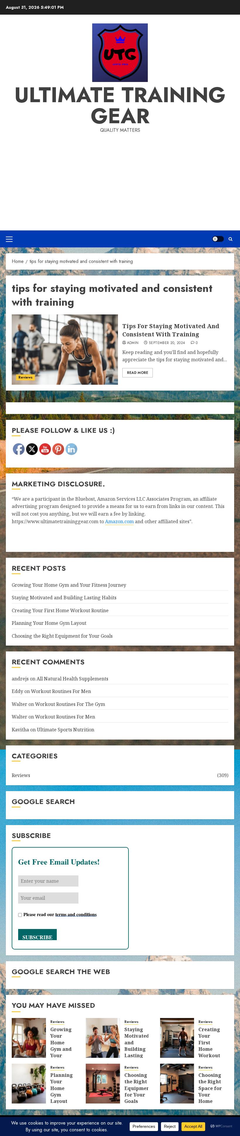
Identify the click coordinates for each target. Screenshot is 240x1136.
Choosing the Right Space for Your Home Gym (210, 1091)
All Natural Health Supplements (72, 678)
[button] (9, 239)
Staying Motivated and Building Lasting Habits (64, 597)
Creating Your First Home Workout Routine (60, 610)
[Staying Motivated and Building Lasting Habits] (103, 1038)
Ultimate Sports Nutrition (65, 729)
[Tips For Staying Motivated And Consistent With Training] (65, 349)
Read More (137, 372)
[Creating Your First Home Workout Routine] (177, 1038)
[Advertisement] (120, 178)
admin (133, 343)
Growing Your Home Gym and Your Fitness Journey (69, 585)
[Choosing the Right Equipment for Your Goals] (103, 1084)
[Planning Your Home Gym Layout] (29, 1084)
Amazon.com (119, 521)
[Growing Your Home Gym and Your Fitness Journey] (29, 1038)
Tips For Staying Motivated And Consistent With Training (170, 330)
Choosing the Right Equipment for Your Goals (62, 636)
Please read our (60, 914)
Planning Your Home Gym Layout (49, 623)
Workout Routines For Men (61, 691)
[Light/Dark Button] (218, 239)
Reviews (25, 377)
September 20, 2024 (167, 343)
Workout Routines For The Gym (70, 704)
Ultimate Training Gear (120, 105)
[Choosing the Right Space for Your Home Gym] (177, 1084)
